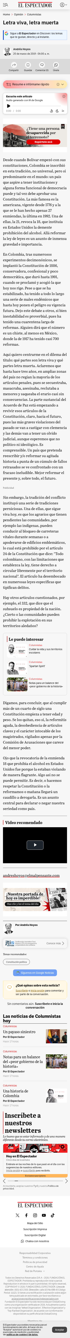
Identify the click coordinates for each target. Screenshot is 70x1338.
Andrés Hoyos (21, 49)
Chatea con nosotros (37, 1241)
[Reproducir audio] (8, 106)
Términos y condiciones (35, 1257)
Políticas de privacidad (35, 1262)
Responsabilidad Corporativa (35, 1253)
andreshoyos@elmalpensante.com (31, 875)
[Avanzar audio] (57, 111)
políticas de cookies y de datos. (22, 1334)
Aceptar (59, 1329)
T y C (35, 1186)
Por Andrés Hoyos (26, 925)
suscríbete (29, 1170)
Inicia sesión (13, 1170)
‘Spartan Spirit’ (37, 666)
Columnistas (35, 645)
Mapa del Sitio (35, 1223)
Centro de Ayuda (35, 1266)
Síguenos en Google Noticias (37, 972)
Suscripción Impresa (35, 1229)
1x (63, 110)
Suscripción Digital (35, 1235)
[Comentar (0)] (42, 65)
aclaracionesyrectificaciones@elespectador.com (35, 1298)
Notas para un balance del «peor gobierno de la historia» (46, 684)
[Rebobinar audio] (51, 111)
